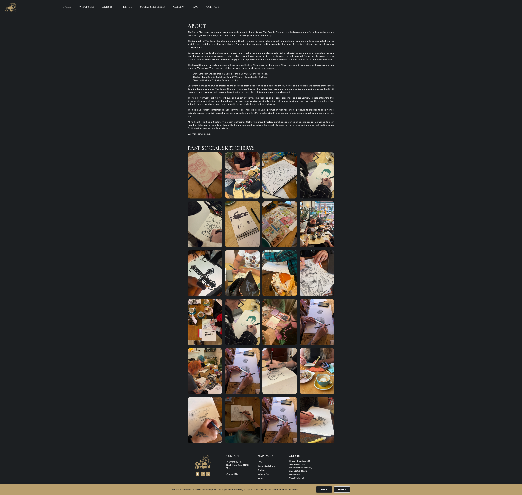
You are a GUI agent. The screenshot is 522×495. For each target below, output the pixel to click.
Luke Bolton (294, 475)
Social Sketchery (152, 6)
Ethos (127, 6)
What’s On (86, 6)
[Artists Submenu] (115, 6)
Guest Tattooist (296, 478)
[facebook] (197, 474)
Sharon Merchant (297, 464)
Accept (324, 489)
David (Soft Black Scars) (300, 468)
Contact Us (232, 474)
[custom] (203, 474)
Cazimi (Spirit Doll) (298, 471)
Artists (107, 6)
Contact (212, 6)
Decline (342, 489)
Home (67, 6)
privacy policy (305, 489)
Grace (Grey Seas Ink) (299, 461)
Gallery (179, 6)
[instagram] (208, 474)
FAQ (195, 6)
